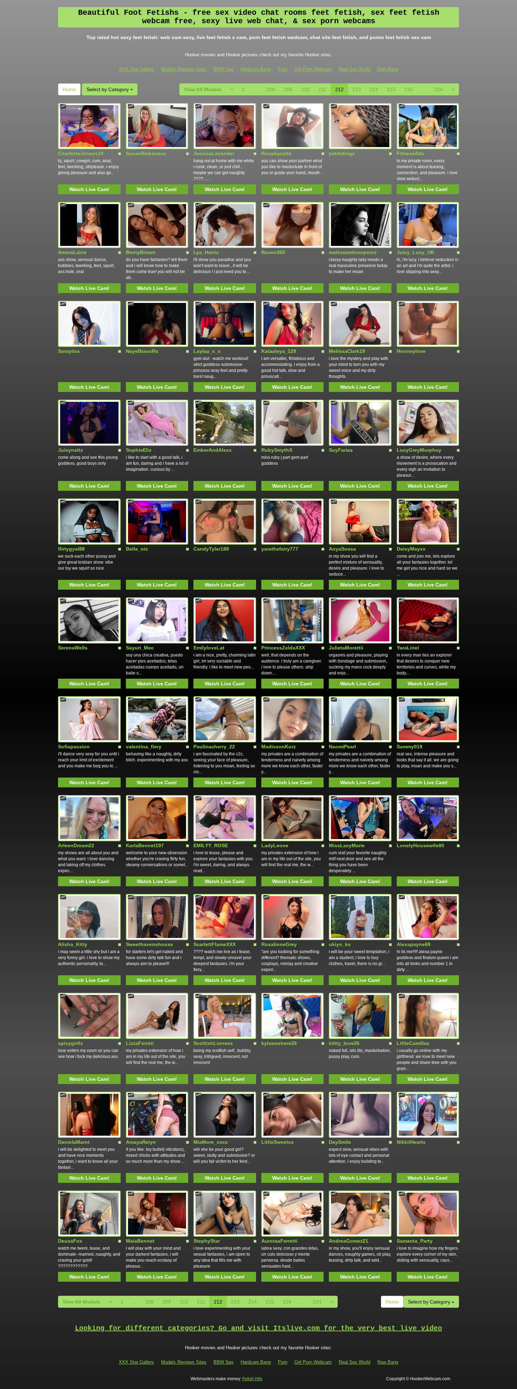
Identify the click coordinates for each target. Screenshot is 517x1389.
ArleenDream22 (76, 845)
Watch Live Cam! (89, 189)
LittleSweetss (277, 1142)
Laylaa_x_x (207, 351)
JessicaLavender (213, 153)
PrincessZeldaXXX (283, 648)
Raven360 (273, 252)
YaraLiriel (408, 648)
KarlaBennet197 (145, 845)
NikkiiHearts (411, 1142)
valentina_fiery (143, 746)
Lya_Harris (206, 252)
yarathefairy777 (279, 549)
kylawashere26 (279, 1043)
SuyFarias (341, 450)
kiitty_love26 (344, 1043)
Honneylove (411, 351)
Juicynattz (70, 450)
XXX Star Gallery (136, 69)
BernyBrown (140, 252)
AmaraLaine (72, 252)
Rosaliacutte (276, 153)
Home (69, 89)
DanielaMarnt (74, 1142)
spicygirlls (70, 1043)
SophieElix (139, 450)
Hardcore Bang (256, 69)
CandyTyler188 (211, 549)
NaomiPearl (342, 746)
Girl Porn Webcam (313, 69)
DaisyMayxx (411, 549)
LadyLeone (274, 845)
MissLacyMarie (347, 845)
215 (391, 89)
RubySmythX (276, 450)
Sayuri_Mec (140, 648)
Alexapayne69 (413, 944)
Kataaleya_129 (278, 351)
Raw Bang (387, 69)
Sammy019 (409, 746)
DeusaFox (70, 1241)
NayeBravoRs (142, 351)
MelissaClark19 (347, 351)
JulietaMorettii (346, 648)
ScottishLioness (213, 1043)
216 (408, 89)
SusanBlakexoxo (146, 153)
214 (374, 89)
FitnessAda (410, 153)
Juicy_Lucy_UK (415, 252)
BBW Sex (223, 69)
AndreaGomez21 (348, 1241)
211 (322, 89)
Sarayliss (69, 351)
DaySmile (340, 1142)
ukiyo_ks (340, 944)
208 (271, 89)
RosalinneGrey (279, 944)
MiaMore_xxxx (210, 1142)
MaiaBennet (140, 1241)
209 (288, 89)
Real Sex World (354, 69)
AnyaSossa (342, 549)
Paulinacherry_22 (214, 746)
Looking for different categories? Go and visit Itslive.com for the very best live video (258, 1328)
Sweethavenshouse (149, 944)
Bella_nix (137, 549)
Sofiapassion (74, 746)
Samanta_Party (415, 1241)
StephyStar (206, 1241)
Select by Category (108, 89)
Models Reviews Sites (183, 69)
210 (305, 89)
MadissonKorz (278, 746)
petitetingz (342, 153)
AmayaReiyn (141, 1142)
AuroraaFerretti (279, 1241)
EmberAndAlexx (212, 450)
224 (438, 89)
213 (356, 89)
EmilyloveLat (208, 648)
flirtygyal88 (71, 549)
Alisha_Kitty (72, 944)
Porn (282, 69)
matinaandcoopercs (353, 252)
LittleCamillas (413, 1043)
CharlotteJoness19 (80, 153)
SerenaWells (73, 648)
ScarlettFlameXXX (214, 944)
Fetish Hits (252, 1378)
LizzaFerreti (140, 1043)
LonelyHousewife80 (420, 845)
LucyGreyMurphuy (419, 450)
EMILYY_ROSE (210, 845)
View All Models (203, 89)
